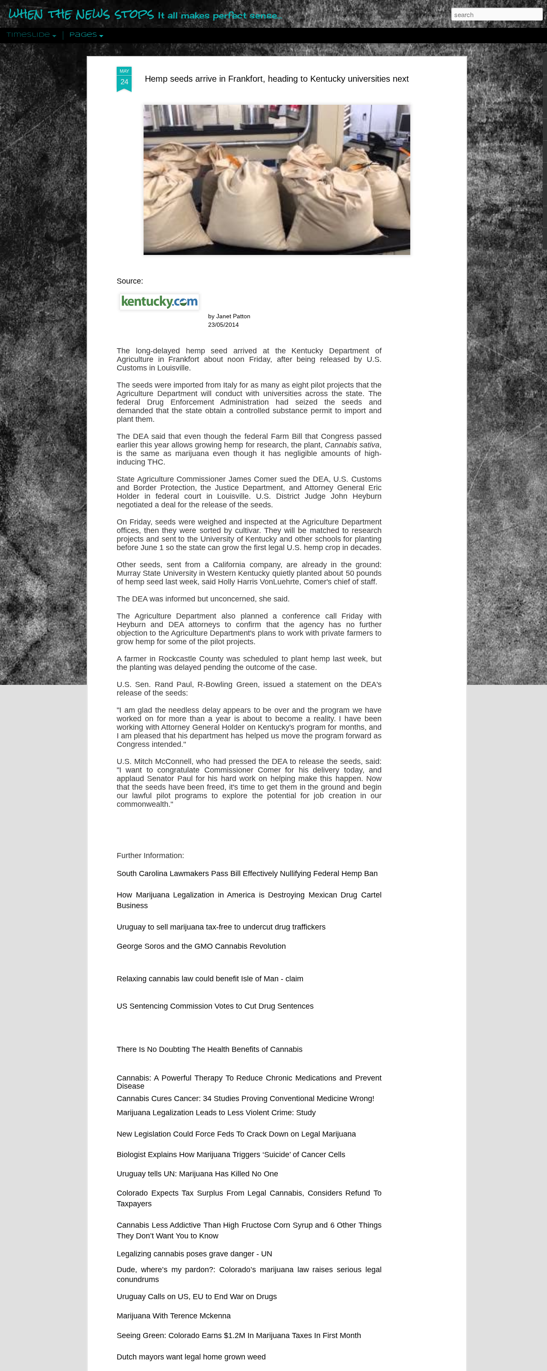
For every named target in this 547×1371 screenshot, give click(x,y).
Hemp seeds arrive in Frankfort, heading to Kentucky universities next (277, 78)
